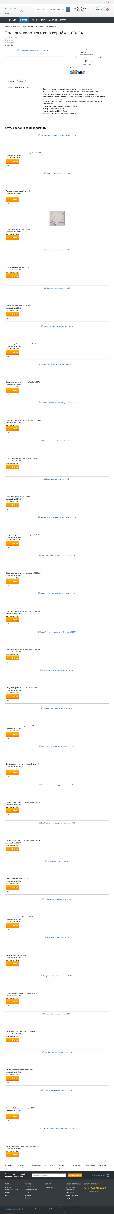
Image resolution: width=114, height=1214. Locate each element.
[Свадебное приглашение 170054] (57, 479)
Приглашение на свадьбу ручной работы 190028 (24, 153)
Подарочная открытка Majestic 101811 (20, 917)
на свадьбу (39, 26)
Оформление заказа (71, 1195)
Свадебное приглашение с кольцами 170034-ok (23, 420)
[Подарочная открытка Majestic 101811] (57, 899)
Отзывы (7, 45)
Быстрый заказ (86, 65)
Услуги (43, 20)
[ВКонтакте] (71, 72)
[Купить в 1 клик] (8, 165)
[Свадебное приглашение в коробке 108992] (57, 670)
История (68, 1198)
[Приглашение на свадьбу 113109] (57, 250)
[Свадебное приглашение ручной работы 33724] (57, 364)
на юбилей (60, 9)
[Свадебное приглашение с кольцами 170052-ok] (57, 555)
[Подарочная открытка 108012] (57, 861)
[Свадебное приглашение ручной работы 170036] (57, 593)
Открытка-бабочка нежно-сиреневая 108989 (22, 1146)
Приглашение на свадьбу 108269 (18, 191)
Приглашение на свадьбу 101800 (18, 305)
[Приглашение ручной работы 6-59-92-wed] (57, 441)
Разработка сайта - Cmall (14, 1209)
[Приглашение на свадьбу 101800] (57, 288)
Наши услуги (49, 1187)
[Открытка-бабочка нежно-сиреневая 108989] (57, 1128)
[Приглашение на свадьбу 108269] (57, 173)
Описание (10, 81)
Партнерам (8, 1192)
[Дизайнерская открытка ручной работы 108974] (57, 746)
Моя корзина (69, 1192)
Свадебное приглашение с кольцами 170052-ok (23, 573)
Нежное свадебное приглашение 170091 (21, 344)
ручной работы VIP (52, 26)
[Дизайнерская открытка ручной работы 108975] (57, 784)
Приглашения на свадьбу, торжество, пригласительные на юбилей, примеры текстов (70, 1210)
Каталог (23, 20)
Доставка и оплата (57, 20)
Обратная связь (79, 11)
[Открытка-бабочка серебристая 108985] (57, 1014)
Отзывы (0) (21, 81)
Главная (7, 26)
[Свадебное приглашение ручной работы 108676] (57, 517)
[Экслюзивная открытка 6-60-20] (57, 937)
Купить (89, 61)
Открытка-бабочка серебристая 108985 (20, 1031)
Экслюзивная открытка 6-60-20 (17, 955)
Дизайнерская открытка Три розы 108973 (21, 726)
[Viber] (83, 72)
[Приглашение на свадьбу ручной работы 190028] (57, 135)
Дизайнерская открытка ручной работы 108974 (23, 764)
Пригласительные (27, 26)
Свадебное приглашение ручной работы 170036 (23, 611)
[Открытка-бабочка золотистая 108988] (57, 1052)
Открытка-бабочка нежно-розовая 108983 (21, 1108)
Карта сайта (29, 1198)
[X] (80, 72)
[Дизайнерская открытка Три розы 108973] (57, 708)
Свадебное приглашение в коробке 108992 (22, 688)
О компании (11, 20)
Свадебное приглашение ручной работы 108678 (23, 649)
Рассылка (68, 1201)
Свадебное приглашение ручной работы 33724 (23, 382)
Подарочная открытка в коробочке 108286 (21, 993)
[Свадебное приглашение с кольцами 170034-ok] (57, 402)
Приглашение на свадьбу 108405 (18, 229)
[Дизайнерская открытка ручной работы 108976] (57, 823)
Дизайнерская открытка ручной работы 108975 (23, 802)
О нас (6, 1195)
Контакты (28, 1195)
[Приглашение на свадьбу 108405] (57, 218)
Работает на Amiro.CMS (43, 1209)
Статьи (34, 20)
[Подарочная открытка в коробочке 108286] (57, 976)
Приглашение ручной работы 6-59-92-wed (21, 458)
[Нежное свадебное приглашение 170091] (57, 326)
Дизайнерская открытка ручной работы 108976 (23, 840)
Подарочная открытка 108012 (17, 879)
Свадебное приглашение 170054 (18, 496)
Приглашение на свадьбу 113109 (18, 267)
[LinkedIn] (77, 72)
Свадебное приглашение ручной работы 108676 (23, 535)
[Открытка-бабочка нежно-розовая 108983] (57, 1090)
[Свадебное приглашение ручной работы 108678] (57, 632)
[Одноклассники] (74, 72)
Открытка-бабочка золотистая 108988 (20, 1070)
